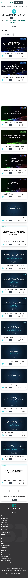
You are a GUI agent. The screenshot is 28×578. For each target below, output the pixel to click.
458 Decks (5, 20)
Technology (4, 520)
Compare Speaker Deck (6, 545)
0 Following (22, 20)
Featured (3, 6)
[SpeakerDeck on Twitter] (15, 512)
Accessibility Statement (14, 575)
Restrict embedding (6, 562)
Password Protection (6, 554)
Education (21, 6)
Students (3, 536)
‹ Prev (11, 491)
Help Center (4, 541)
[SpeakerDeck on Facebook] (12, 512)
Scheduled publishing (6, 558)
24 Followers (13, 22)
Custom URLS (4, 556)
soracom (6, 56)
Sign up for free (18, 2)
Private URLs (4, 552)
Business (9, 6)
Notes (2, 563)
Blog (2, 543)
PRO (12, 17)
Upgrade (15, 499)
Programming (4, 518)
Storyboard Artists (5, 532)
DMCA (19, 573)
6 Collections (14, 20)
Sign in (11, 2)
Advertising (4, 547)
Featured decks (4, 524)
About (7, 573)
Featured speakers (5, 526)
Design (15, 6)
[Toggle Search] (24, 2)
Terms (11, 573)
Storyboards (4, 522)
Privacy (15, 573)
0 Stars (14, 26)
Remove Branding (5, 560)
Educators (3, 534)
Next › (16, 491)
